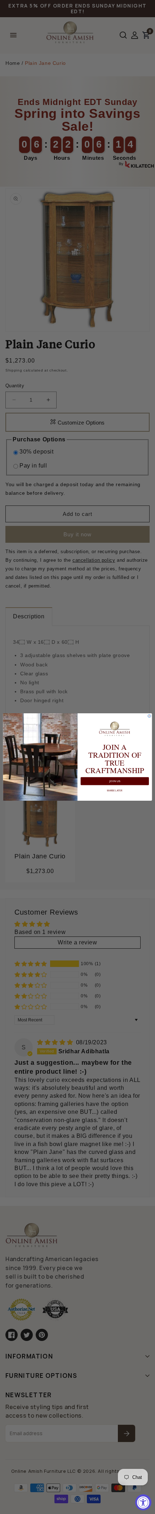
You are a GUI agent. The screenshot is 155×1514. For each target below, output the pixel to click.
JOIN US (114, 781)
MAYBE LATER (115, 790)
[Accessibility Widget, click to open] (143, 1502)
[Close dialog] (149, 715)
